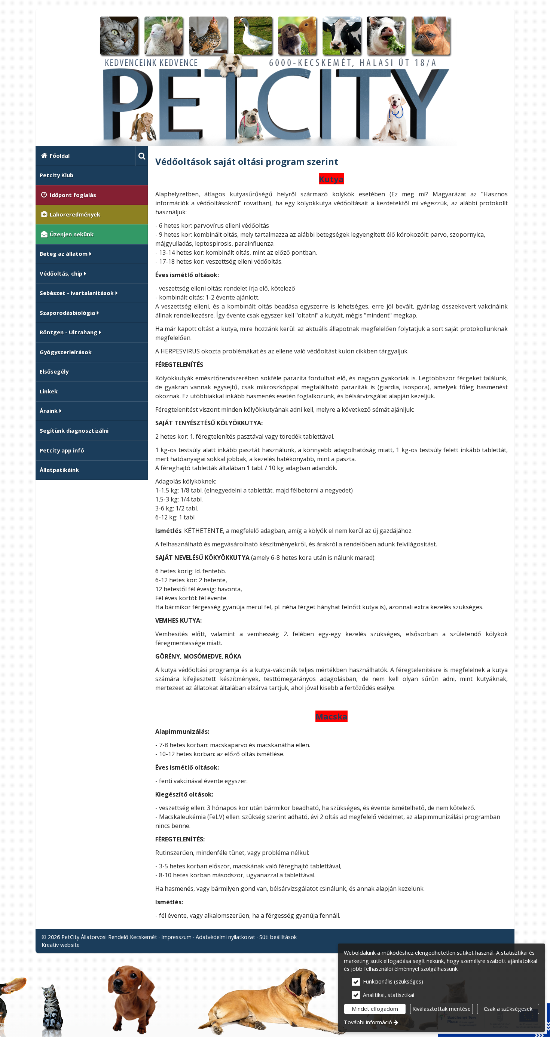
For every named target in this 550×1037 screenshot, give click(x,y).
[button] (141, 156)
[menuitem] (141, 156)
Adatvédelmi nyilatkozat (225, 937)
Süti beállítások (278, 937)
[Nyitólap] (275, 80)
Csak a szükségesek (508, 1008)
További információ (368, 1022)
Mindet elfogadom (375, 1008)
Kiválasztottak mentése (441, 1008)
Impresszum (176, 937)
